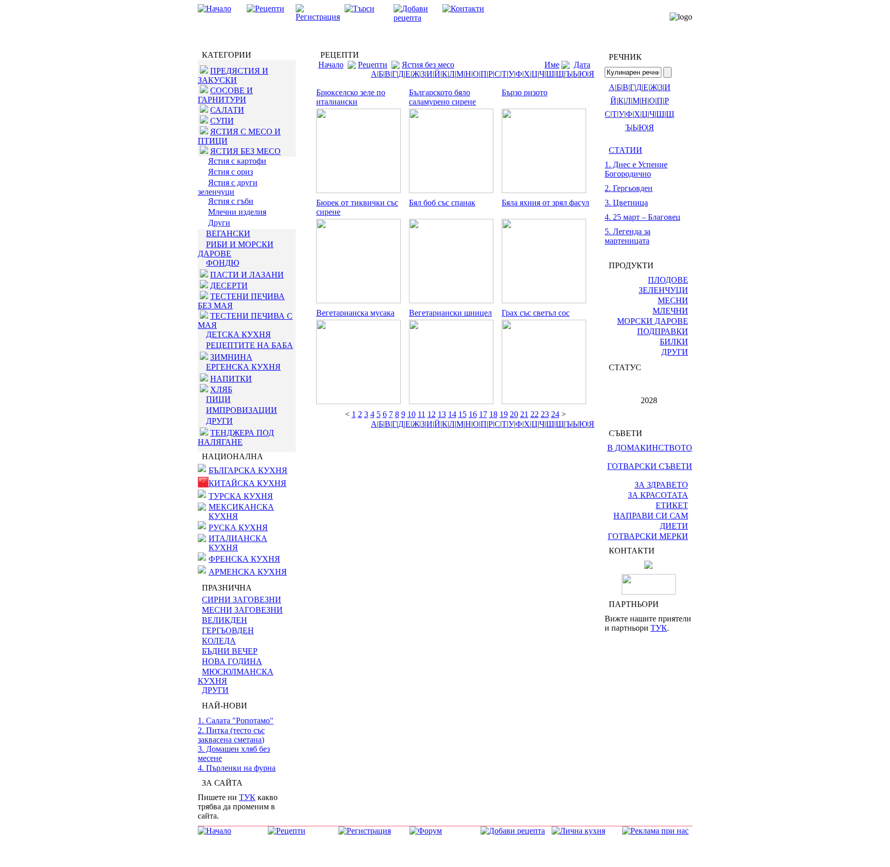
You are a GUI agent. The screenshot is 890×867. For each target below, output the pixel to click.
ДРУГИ (219, 421)
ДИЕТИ (674, 526)
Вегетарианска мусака (355, 312)
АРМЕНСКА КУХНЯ (248, 571)
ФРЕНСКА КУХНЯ (244, 558)
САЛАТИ (227, 110)
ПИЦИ (218, 399)
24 (555, 414)
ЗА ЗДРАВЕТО (661, 484)
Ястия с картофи (237, 161)
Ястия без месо (428, 64)
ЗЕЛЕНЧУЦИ (663, 290)
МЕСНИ (673, 300)
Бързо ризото (524, 92)
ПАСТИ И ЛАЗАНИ (247, 274)
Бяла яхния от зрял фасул (545, 202)
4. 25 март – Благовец (642, 217)
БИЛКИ (674, 341)
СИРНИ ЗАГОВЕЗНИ (241, 599)
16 (473, 414)
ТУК (247, 797)
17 (483, 414)
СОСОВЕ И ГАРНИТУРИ (225, 95)
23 (545, 414)
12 (431, 414)
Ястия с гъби (230, 201)
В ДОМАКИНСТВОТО (649, 447)
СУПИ (222, 120)
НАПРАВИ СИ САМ (650, 515)
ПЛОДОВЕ (668, 279)
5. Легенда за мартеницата (628, 236)
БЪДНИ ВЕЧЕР (230, 651)
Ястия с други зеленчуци (228, 187)
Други (219, 222)
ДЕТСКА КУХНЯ (238, 334)
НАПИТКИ (231, 378)
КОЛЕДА (219, 640)
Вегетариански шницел (450, 312)
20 (514, 414)
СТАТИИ (625, 150)
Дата (582, 64)
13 (442, 414)
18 (493, 414)
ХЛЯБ (221, 389)
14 (452, 414)
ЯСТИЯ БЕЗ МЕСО (245, 151)
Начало (331, 64)
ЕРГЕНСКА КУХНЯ (243, 366)
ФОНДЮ (222, 262)
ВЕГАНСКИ (228, 233)
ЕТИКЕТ (672, 505)
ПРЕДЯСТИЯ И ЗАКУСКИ (233, 75)
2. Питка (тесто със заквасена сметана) (231, 735)
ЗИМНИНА (231, 357)
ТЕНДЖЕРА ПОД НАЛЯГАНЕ (236, 437)
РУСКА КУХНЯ (238, 527)
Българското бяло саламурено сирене (442, 97)
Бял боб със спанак (442, 202)
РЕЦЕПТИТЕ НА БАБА (249, 345)
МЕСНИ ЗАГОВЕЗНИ (242, 609)
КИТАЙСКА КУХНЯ (247, 483)
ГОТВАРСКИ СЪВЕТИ (649, 466)
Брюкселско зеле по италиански (350, 97)
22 (534, 414)
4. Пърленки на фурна (237, 768)
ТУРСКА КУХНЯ (241, 496)
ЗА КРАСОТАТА (658, 495)
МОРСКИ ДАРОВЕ (652, 321)
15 (462, 414)
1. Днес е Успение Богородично (636, 169)
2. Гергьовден (629, 188)
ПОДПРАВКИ (662, 331)
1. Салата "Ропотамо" (235, 720)
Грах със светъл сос (536, 312)
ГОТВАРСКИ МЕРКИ (648, 536)
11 (421, 414)
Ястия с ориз (230, 171)
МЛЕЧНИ (670, 310)
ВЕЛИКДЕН (224, 620)
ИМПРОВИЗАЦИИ (241, 410)
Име (551, 64)
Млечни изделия (237, 211)
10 (411, 414)
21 (524, 414)
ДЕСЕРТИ (229, 285)
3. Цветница (626, 202)
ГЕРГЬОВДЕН (228, 630)
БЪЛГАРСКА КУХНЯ (248, 470)
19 (504, 414)
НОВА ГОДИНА (232, 661)
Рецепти (372, 64)
